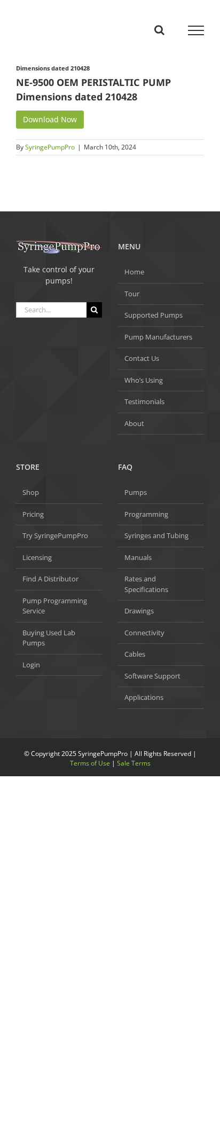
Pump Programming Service (54, 606)
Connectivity (144, 632)
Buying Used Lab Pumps (48, 638)
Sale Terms (134, 763)
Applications (143, 697)
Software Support (152, 676)
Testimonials (144, 401)
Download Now (50, 119)
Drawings (139, 611)
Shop (30, 492)
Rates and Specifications (146, 584)
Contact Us (141, 358)
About (134, 423)
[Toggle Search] (159, 30)
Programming (146, 514)
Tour (131, 293)
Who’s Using (143, 380)
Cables (134, 654)
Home (134, 272)
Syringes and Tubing (156, 535)
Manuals (138, 557)
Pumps (135, 492)
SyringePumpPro (50, 147)
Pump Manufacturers (158, 337)
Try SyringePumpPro (55, 535)
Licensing (37, 557)
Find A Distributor (50, 579)
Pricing (33, 514)
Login (31, 664)
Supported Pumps (153, 315)
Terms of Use (90, 763)
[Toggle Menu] (196, 30)
